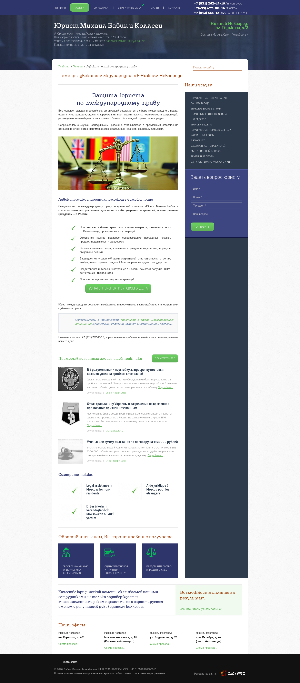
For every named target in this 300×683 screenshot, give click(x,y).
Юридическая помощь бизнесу (211, 130)
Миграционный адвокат (206, 151)
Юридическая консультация (209, 98)
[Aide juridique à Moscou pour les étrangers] (130, 491)
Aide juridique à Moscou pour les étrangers (157, 489)
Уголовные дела (201, 125)
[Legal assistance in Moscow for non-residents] (70, 491)
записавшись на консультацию (125, 41)
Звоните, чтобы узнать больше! (201, 608)
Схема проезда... (69, 643)
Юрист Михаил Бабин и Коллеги (108, 25)
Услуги (78, 66)
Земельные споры (202, 156)
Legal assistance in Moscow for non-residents (99, 489)
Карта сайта (69, 661)
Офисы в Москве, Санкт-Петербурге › (224, 34)
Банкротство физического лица (211, 162)
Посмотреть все (165, 358)
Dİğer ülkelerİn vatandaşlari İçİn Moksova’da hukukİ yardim (100, 512)
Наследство (198, 119)
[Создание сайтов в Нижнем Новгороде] (233, 675)
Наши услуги (198, 84)
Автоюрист (198, 141)
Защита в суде (200, 103)
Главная (64, 66)
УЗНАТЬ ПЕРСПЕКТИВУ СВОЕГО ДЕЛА (118, 288)
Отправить (202, 227)
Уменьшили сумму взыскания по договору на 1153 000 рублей (132, 442)
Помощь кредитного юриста (209, 114)
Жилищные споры (202, 135)
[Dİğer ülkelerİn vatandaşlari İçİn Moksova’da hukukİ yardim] (70, 512)
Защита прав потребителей (208, 146)
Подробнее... (165, 387)
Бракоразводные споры (206, 109)
